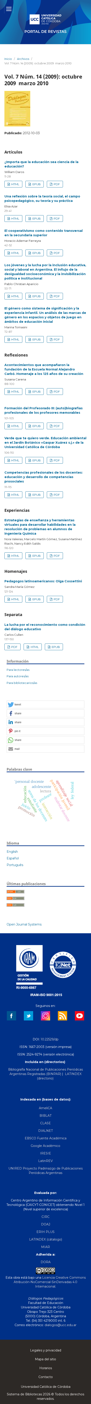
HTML (15, 184)
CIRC (45, 1217)
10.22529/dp (50, 1039)
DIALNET (45, 1131)
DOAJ (45, 1224)
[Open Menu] (8, 8)
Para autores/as (17, 676)
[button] (45, 705)
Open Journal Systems (24, 924)
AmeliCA (45, 1108)
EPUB (36, 184)
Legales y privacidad (45, 1350)
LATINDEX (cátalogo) (45, 1239)
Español (13, 858)
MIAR (45, 1247)
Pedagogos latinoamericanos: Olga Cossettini (43, 581)
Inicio (8, 59)
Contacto (45, 1377)
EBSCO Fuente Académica (45, 1138)
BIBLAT (45, 1116)
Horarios (45, 1368)
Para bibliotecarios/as (22, 683)
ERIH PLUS (45, 1232)
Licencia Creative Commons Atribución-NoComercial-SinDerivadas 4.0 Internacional (50, 1282)
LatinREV (45, 1161)
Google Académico (45, 1146)
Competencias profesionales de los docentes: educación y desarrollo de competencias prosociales (43, 477)
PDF (56, 184)
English (12, 852)
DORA (46, 1262)
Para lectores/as (18, 669)
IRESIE (45, 1153)
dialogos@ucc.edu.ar (60, 1325)
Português (15, 865)
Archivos (23, 59)
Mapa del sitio (45, 1359)
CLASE (45, 1123)
